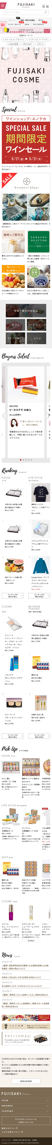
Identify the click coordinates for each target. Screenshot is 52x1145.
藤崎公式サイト (8, 1128)
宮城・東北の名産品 (28, 20)
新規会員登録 (26, 1081)
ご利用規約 (34, 1140)
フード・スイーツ (15, 24)
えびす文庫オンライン (11, 1132)
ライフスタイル (39, 24)
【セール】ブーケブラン (39, 39)
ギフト (40, 20)
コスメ (26, 24)
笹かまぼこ (28, 44)
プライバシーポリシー (7, 1140)
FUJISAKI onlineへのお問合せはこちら (26, 1120)
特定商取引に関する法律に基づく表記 (21, 1140)
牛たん (41, 44)
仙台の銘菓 (14, 44)
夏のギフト (14, 20)
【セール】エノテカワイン (14, 39)
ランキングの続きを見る (13, 595)
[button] (4, 416)
